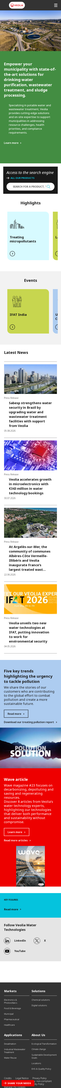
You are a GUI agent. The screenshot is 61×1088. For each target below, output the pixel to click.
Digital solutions (39, 1005)
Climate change (39, 1049)
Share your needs (19, 1083)
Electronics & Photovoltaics (10, 1001)
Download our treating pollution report (29, 722)
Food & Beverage (12, 1008)
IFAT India (18, 314)
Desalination (10, 1043)
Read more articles (16, 840)
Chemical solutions (41, 999)
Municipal (9, 1013)
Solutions (38, 991)
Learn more (11, 142)
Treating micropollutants (23, 239)
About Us (38, 1035)
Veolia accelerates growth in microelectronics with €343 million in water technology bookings (30, 486)
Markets (10, 991)
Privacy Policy (40, 1078)
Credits (8, 1078)
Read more (14, 714)
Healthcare (9, 1024)
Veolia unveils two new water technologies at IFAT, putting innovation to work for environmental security (29, 632)
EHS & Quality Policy (41, 1068)
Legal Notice (22, 1078)
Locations (36, 1063)
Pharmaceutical (11, 1019)
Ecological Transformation (44, 1043)
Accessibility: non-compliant (37, 1081)
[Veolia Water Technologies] (17, 5)
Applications (13, 1035)
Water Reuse (10, 1057)
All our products (22, 177)
